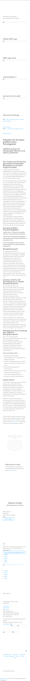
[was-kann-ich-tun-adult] (15, 79)
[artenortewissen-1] (15, 60)
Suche (15, 658)
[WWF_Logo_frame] (15, 41)
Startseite (2, 678)
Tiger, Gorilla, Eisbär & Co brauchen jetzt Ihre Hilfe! (15, 436)
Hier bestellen (12, 470)
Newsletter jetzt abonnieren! (14, 552)
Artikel (6, 678)
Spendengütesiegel (7, 624)
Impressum (15, 654)
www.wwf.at (6, 609)
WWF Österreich (7, 654)
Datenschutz (23, 654)
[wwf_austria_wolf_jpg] (15, 98)
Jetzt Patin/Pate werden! (15, 456)
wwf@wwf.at (6, 607)
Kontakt (23, 656)
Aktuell (17, 656)
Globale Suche (15, 421)
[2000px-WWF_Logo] (15, 22)
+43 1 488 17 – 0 (7, 606)
